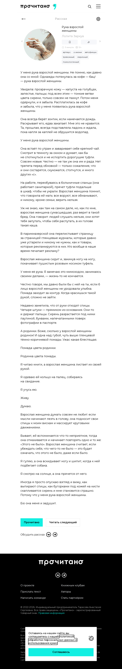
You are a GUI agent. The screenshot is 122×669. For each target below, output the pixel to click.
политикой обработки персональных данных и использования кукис (52, 640)
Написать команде (33, 597)
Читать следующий (63, 522)
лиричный (82, 57)
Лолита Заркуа (73, 36)
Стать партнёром (72, 597)
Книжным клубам (73, 585)
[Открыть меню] (98, 6)
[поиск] (89, 6)
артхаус (67, 52)
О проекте (27, 585)
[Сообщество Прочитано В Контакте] (57, 575)
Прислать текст (30, 591)
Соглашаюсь (61, 652)
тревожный (68, 57)
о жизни (78, 52)
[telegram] (55, 534)
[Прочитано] (35, 7)
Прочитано (31, 522)
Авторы (66, 591)
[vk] (48, 534)
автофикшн (90, 52)
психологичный (71, 62)
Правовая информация (51, 613)
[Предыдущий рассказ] (22, 41)
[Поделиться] (89, 42)
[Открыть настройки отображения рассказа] (98, 19)
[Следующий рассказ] (100, 41)
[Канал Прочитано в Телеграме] (64, 575)
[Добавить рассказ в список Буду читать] (70, 42)
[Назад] (23, 19)
